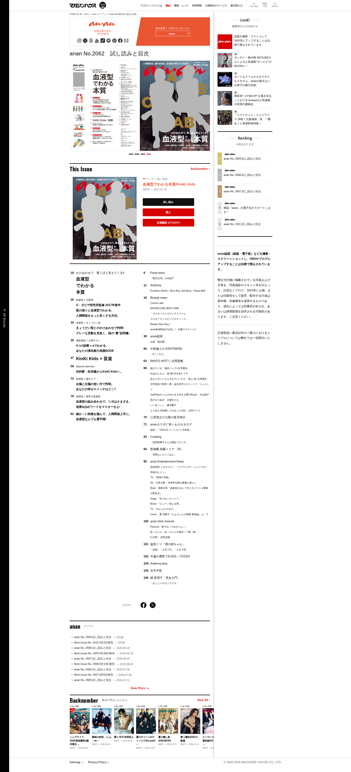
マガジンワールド (87, 5)
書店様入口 (237, 5)
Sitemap (74, 762)
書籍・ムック (181, 5)
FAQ (265, 3)
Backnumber (199, 169)
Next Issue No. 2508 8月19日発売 (103, 663)
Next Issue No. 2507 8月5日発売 (102, 674)
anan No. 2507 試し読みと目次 (102, 658)
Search (275, 3)
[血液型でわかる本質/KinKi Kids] (105, 218)
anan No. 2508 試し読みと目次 (102, 647)
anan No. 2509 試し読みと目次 (98, 637)
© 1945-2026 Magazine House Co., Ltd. (253, 762)
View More (138, 688)
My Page (254, 3)
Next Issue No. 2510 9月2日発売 (99, 642)
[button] (131, 154)
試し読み (168, 202)
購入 (168, 212)
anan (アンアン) (99, 14)
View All (202, 700)
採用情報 (197, 5)
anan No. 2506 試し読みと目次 (102, 669)
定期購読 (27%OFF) (168, 222)
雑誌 (168, 5)
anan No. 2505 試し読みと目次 (102, 680)
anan (172, 33)
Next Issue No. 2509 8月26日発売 (103, 653)
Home (86, 14)
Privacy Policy (97, 762)
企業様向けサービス (216, 5)
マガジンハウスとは (151, 5)
